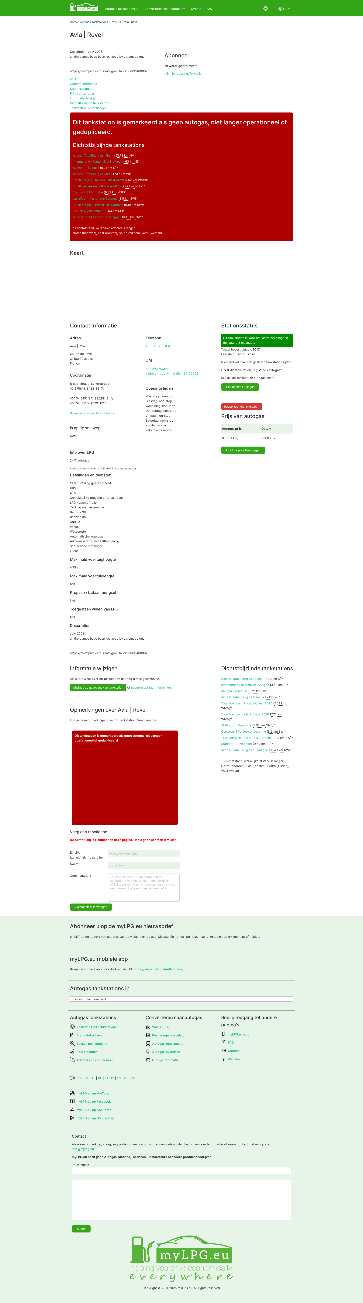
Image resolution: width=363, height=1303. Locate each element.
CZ (132, 1078)
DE (87, 1078)
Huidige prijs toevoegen (243, 450)
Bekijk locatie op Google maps (92, 413)
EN (80, 1078)
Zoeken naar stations (92, 1044)
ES (119, 1078)
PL (93, 1078)
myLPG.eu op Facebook (94, 1101)
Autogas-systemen (166, 1052)
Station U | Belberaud (88, 211)
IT (112, 1078)
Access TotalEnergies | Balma (94, 155)
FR (106, 1078)
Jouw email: (80, 1165)
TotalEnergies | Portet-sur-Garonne (98, 205)
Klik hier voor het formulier (183, 73)
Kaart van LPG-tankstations (97, 1027)
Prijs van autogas (82, 93)
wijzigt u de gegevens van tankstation (98, 687)
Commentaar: (80, 875)
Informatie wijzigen (83, 98)
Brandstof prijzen (89, 1035)
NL (100, 1078)
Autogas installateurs (167, 1044)
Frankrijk (115, 21)
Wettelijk (234, 1059)
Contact (234, 1051)
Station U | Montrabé (88, 192)
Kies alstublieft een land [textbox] (89, 999)
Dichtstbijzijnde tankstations (90, 103)
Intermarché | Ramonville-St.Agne (97, 161)
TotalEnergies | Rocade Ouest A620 (98, 180)
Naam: (75, 864)
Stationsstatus (80, 89)
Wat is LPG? (160, 1027)
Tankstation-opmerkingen (88, 108)
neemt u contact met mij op (151, 687)
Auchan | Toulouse (86, 168)
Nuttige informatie (165, 1060)
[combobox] (181, 999)
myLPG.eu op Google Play (95, 1118)
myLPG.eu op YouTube (93, 1093)
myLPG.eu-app (238, 1034)
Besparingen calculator (169, 1035)
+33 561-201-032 (158, 346)
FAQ (209, 9)
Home (74, 21)
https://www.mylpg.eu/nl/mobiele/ (158, 969)
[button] (102, 388)
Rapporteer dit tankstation (241, 406)
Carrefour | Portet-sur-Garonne (95, 198)
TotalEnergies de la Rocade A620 (97, 186)
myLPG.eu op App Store (94, 1110)
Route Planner (87, 1052)
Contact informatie (83, 84)
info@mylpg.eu (83, 1149)
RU (125, 1078)
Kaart (74, 79)
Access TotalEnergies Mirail (92, 174)
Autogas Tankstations (94, 21)
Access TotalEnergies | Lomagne (96, 217)
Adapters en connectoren (95, 1060)
